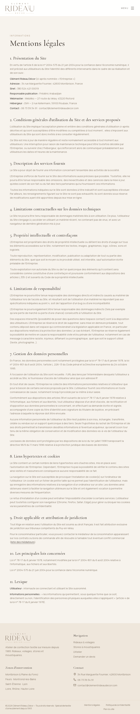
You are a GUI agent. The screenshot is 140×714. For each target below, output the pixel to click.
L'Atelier (77, 651)
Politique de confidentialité (118, 705)
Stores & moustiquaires (86, 647)
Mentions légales (92, 705)
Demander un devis (84, 656)
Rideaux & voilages (84, 642)
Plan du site (108, 709)
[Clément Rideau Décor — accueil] (19, 8)
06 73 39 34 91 (29, 108)
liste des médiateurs (22, 542)
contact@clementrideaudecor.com (59, 108)
